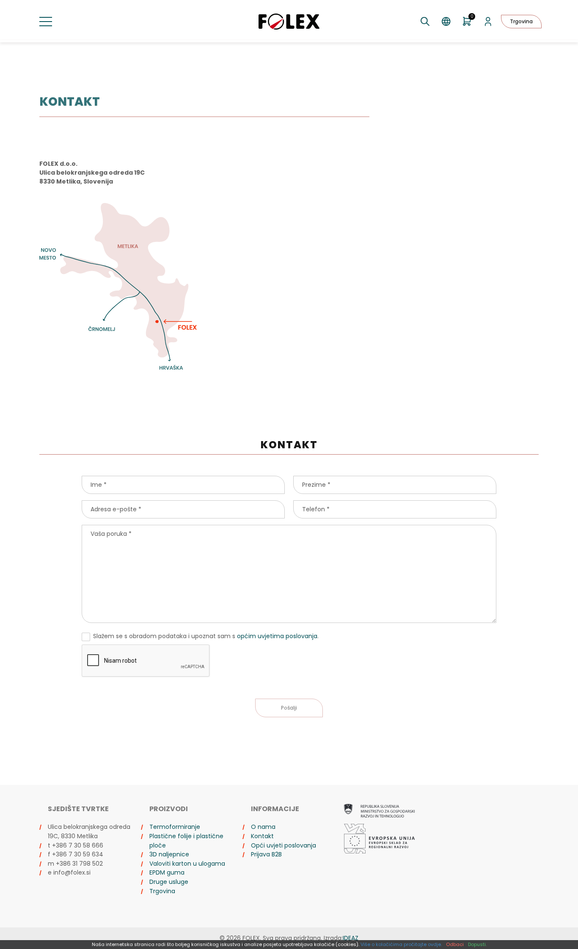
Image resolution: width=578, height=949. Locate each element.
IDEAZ (350, 938)
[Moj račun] (488, 21)
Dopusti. (477, 944)
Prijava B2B (266, 854)
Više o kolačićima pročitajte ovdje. (401, 944)
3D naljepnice (169, 854)
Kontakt (262, 836)
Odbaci (455, 944)
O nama (263, 827)
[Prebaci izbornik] (45, 21)
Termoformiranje (174, 827)
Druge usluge (168, 882)
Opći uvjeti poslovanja (283, 845)
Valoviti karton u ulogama (187, 863)
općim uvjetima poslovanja (277, 636)
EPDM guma (166, 872)
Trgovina (521, 21)
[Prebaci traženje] (425, 21)
